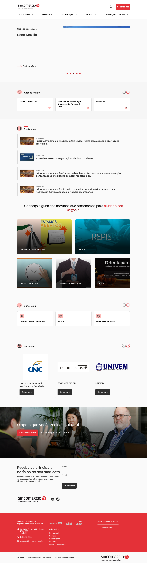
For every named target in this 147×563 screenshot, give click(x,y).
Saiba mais (27, 392)
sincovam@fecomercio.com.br (31, 541)
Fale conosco (108, 527)
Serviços (46, 14)
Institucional (24, 14)
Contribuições (68, 14)
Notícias (89, 14)
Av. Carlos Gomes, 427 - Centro (32, 531)
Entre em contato (27, 433)
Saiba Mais (30, 66)
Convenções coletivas (115, 14)
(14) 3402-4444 (26, 537)
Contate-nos (123, 7)
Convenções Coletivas (57, 544)
